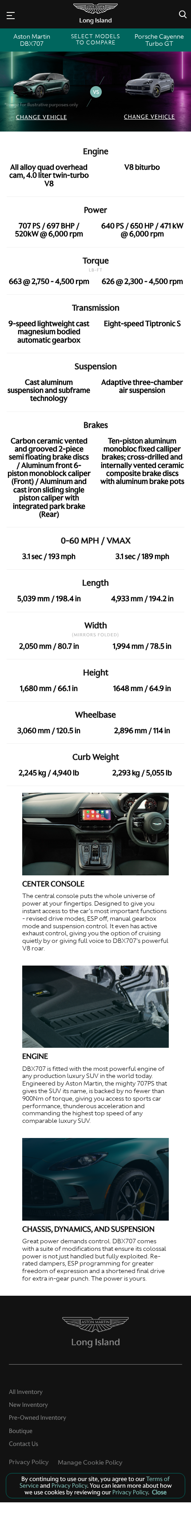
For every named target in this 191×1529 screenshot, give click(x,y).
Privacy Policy (29, 1461)
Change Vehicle (41, 117)
